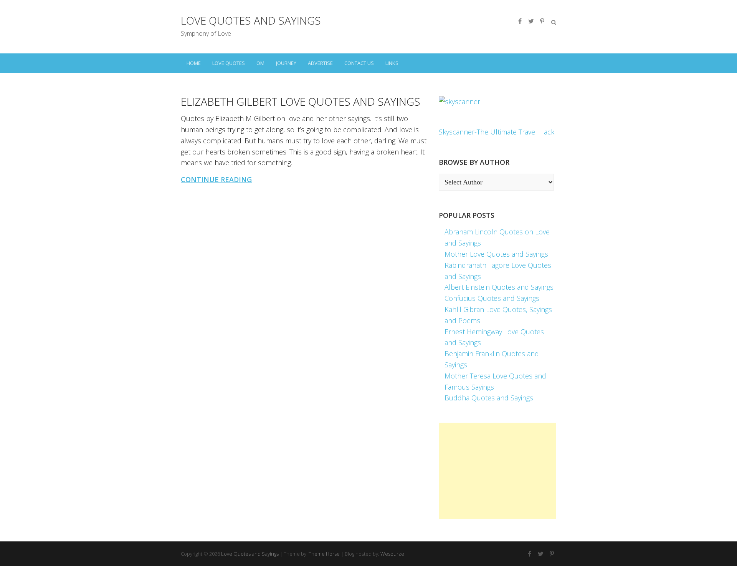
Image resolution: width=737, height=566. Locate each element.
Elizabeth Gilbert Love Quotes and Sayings (300, 101)
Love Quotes (228, 63)
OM (260, 63)
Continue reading (216, 179)
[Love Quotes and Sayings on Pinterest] (542, 21)
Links (391, 63)
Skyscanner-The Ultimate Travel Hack (496, 131)
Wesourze (392, 553)
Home (194, 63)
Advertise (320, 63)
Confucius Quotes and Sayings (492, 298)
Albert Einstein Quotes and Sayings (499, 287)
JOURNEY (286, 63)
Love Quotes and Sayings (251, 20)
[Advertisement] (497, 471)
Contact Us (359, 63)
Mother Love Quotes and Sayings (496, 254)
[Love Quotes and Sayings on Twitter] (530, 21)
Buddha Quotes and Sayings (489, 397)
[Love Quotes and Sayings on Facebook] (519, 21)
